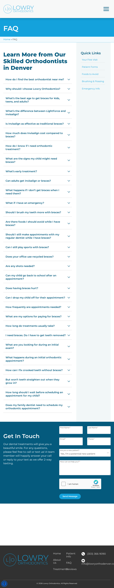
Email (63, 439)
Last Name (93, 428)
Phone (91, 439)
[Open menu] (106, 9)
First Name (65, 428)
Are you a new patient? (69, 450)
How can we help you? (70, 462)
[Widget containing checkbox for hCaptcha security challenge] (80, 484)
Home (6, 39)
